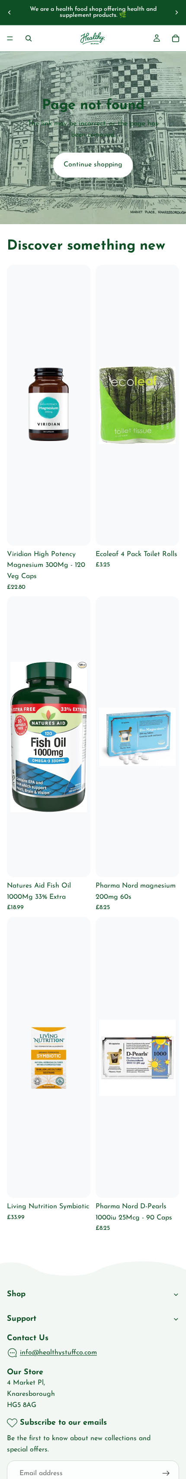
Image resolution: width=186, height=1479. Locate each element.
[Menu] (10, 38)
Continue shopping (93, 164)
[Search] (28, 38)
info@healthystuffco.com (58, 1352)
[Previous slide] (9, 12)
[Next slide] (176, 12)
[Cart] (175, 38)
